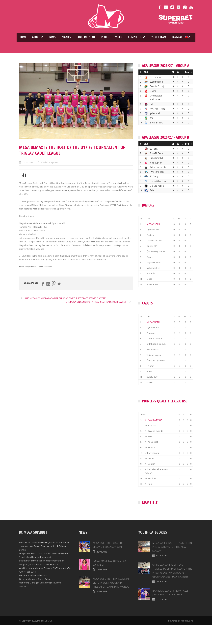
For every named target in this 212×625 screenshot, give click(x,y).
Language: (178, 37)
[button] (76, 188)
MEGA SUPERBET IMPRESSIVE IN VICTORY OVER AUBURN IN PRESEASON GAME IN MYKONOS (111, 582)
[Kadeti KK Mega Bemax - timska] (76, 101)
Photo (105, 37)
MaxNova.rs (187, 620)
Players (66, 37)
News (52, 37)
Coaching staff (86, 37)
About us (37, 37)
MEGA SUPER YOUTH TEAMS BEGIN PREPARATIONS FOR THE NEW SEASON (172, 546)
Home (23, 37)
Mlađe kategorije (49, 162)
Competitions (136, 37)
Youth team (158, 37)
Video (118, 37)
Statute (22, 586)
